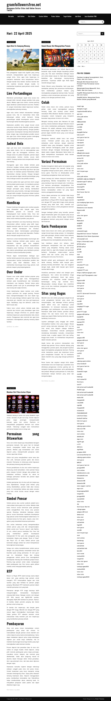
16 (86, 55)
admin (16, 326)
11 (94, 52)
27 (102, 58)
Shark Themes (99, 699)
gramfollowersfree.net (24, 4)
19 (98, 55)
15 (82, 55)
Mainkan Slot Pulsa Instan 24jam (19, 392)
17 (90, 55)
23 (86, 58)
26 (98, 58)
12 (98, 52)
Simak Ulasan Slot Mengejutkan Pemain (56, 46)
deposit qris (70, 69)
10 (90, 52)
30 (86, 62)
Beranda (11, 16)
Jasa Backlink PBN (90, 16)
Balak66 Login (34, 415)
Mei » (83, 66)
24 (90, 58)
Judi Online (20, 16)
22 (83, 58)
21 (79, 58)
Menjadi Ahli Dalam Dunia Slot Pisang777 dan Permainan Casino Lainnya (88, 84)
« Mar (79, 66)
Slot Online (31, 16)
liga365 (28, 72)
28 (79, 62)
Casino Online (43, 16)
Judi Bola (78, 16)
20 (102, 55)
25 (94, 58)
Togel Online (67, 16)
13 (102, 52)
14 (79, 55)
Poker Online (55, 16)
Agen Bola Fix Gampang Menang (18, 46)
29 (83, 62)
